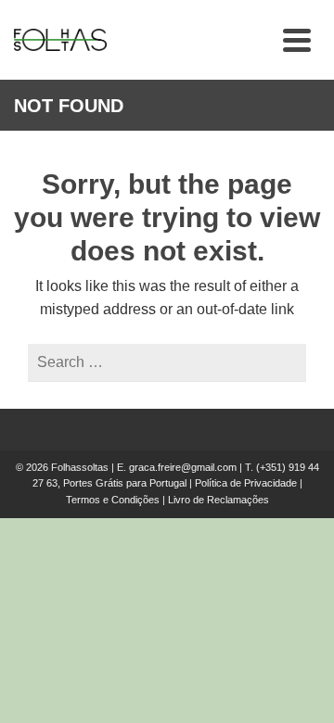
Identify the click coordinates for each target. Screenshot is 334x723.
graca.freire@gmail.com (183, 467)
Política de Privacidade (246, 482)
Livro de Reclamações (218, 499)
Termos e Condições (113, 499)
